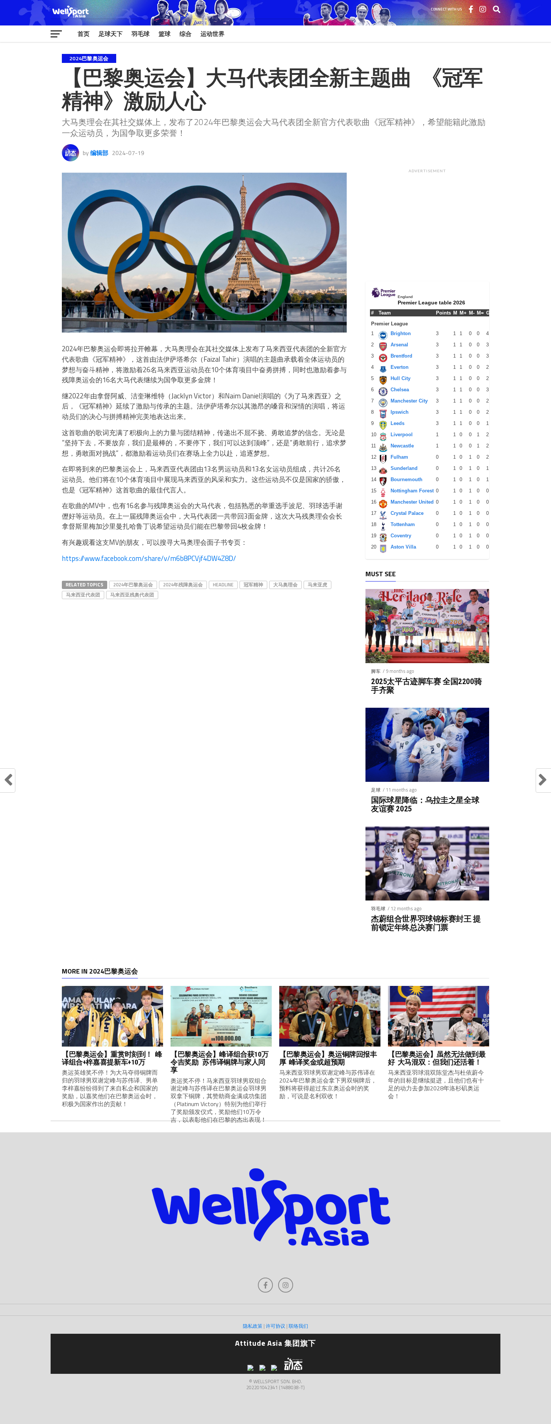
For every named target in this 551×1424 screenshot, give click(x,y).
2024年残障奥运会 (183, 584)
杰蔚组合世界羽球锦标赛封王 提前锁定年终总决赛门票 (426, 923)
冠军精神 (253, 584)
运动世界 (213, 33)
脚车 (376, 671)
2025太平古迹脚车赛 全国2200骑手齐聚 (426, 686)
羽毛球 (141, 33)
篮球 (165, 33)
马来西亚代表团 (83, 594)
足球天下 (111, 33)
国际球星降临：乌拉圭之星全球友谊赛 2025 (425, 804)
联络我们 (298, 1326)
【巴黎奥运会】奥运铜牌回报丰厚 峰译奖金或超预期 (328, 1058)
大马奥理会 (285, 584)
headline (223, 584)
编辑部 (99, 152)
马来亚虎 (317, 584)
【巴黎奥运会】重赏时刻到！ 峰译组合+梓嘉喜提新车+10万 (112, 1058)
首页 (84, 33)
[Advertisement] (427, 223)
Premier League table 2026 (431, 303)
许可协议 (275, 1326)
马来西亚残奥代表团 (132, 594)
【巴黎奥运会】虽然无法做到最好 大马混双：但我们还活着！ (437, 1058)
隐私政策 (252, 1326)
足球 (376, 789)
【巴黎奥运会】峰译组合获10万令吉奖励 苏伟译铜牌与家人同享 (219, 1062)
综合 (186, 33)
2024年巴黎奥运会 (133, 584)
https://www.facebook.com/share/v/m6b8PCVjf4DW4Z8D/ (149, 558)
